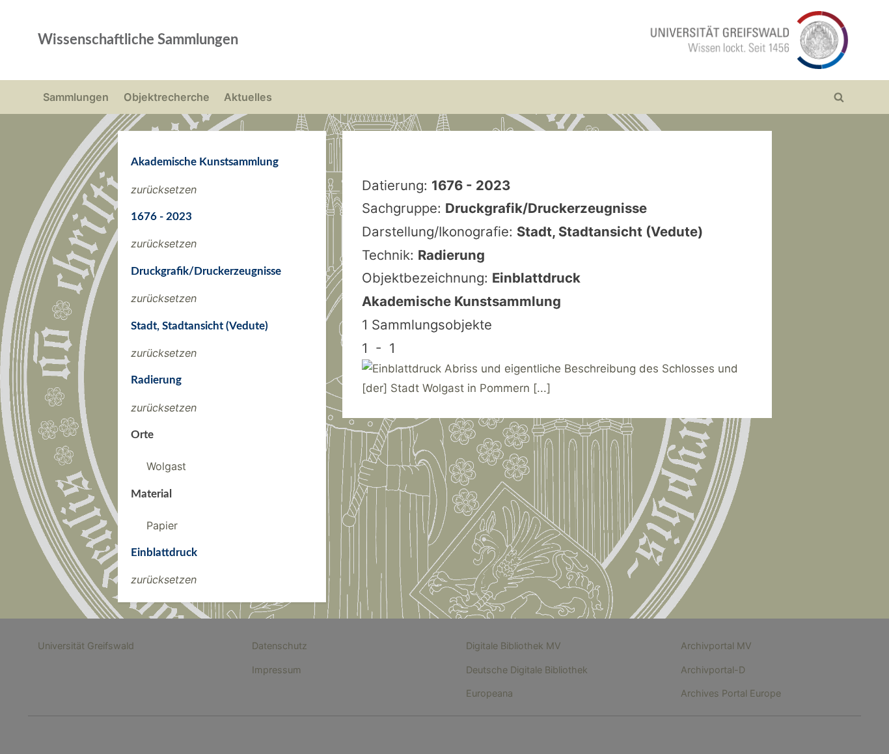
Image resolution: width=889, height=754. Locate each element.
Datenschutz (279, 645)
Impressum (276, 669)
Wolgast (166, 466)
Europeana (489, 693)
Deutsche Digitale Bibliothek (527, 669)
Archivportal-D (713, 669)
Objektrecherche (167, 97)
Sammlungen (76, 97)
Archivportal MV (716, 645)
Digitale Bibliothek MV (513, 645)
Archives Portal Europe (731, 693)
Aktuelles (248, 97)
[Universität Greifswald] (617, 40)
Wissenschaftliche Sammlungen (138, 40)
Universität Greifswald (86, 645)
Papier (162, 525)
